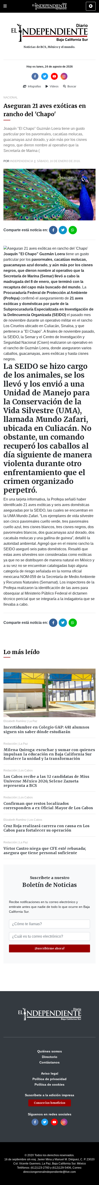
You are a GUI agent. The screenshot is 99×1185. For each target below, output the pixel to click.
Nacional (10, 97)
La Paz (33, 721)
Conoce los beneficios (49, 1103)
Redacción (10, 743)
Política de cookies (49, 1084)
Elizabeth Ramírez (14, 721)
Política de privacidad (49, 1079)
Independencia (21, 161)
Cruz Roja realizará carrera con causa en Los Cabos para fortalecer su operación (46, 828)
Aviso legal (49, 1073)
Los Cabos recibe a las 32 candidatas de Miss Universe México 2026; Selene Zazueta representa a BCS (46, 781)
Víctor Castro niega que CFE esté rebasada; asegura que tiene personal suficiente (44, 850)
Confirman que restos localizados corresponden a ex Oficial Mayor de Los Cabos (48, 805)
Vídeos (53, 86)
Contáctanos (49, 1062)
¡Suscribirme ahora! (49, 948)
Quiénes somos (49, 1051)
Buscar (71, 86)
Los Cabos (26, 770)
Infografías (34, 86)
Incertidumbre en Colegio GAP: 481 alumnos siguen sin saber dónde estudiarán (46, 729)
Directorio (49, 1057)
